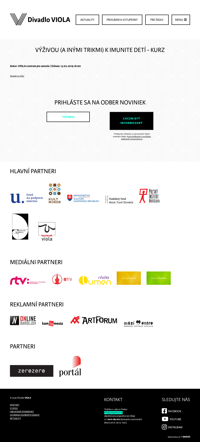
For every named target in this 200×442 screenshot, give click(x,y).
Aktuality (87, 20)
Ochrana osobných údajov (25, 415)
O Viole (14, 408)
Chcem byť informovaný (131, 121)
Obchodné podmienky (22, 411)
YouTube (175, 419)
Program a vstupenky (122, 20)
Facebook (174, 411)
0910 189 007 (113, 419)
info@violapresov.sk (113, 412)
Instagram (174, 427)
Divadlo (24, 397)
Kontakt (14, 405)
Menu (179, 20)
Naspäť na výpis (17, 76)
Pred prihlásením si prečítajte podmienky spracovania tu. (136, 138)
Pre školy (157, 20)
